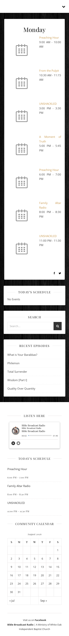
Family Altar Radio (18, 486)
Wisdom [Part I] (17, 380)
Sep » (43, 600)
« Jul (12, 600)
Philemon (13, 363)
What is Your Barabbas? (22, 354)
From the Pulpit (49, 70)
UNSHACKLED (48, 103)
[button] (13, 444)
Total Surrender (17, 371)
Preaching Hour (49, 37)
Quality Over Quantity (21, 388)
